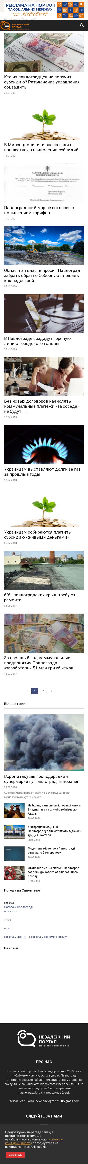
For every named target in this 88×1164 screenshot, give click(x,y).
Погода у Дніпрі (15, 937)
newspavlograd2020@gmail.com (57, 1101)
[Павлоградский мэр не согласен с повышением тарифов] (44, 183)
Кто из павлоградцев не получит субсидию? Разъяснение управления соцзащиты (42, 82)
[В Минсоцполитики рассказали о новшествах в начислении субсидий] (44, 120)
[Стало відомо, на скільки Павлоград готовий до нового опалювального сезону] (14, 873)
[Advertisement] (44, 983)
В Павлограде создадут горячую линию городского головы (37, 341)
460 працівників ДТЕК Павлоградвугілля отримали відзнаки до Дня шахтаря (54, 831)
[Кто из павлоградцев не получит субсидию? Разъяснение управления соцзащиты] (44, 52)
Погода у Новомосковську (49, 937)
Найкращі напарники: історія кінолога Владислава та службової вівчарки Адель (54, 809)
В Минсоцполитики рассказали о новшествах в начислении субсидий (41, 147)
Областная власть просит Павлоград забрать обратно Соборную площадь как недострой (42, 275)
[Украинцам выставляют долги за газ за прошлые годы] (44, 444)
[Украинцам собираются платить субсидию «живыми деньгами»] (44, 507)
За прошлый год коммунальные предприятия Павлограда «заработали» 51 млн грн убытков (38, 662)
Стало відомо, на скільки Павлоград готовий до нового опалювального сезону (53, 872)
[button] (82, 25)
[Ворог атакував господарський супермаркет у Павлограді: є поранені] (44, 742)
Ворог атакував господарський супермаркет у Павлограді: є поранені (42, 779)
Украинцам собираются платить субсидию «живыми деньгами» (37, 535)
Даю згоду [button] (15, 1154)
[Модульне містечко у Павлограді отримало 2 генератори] (14, 853)
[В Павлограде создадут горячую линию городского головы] (44, 313)
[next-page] (51, 691)
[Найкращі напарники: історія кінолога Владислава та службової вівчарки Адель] (14, 810)
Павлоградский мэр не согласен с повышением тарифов (39, 210)
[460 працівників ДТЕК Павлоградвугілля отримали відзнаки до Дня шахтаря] (14, 832)
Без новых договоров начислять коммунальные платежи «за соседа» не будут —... (41, 406)
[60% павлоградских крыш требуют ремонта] (44, 570)
